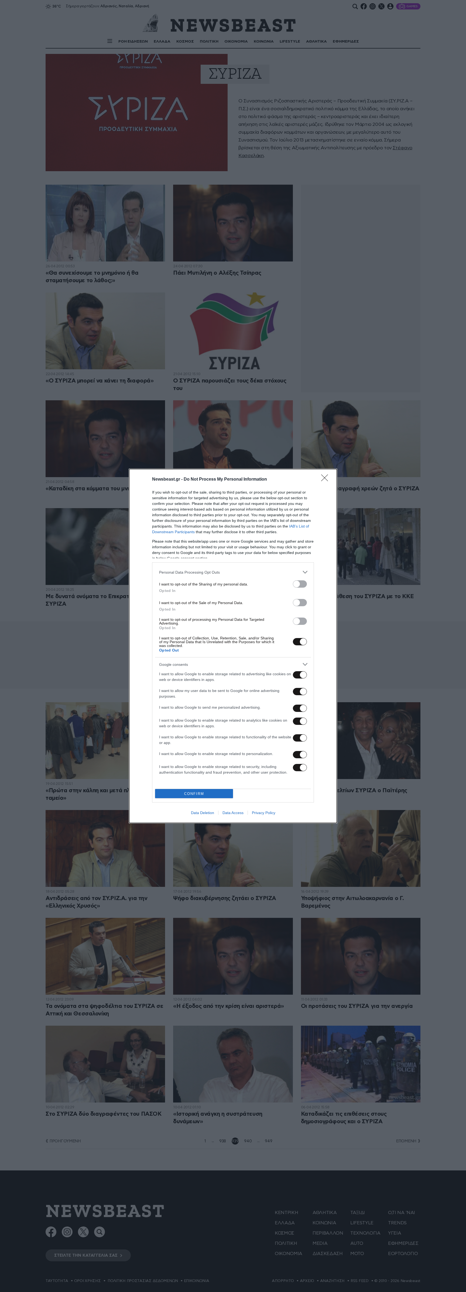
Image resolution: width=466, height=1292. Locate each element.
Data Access (233, 813)
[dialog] (233, 646)
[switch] (300, 584)
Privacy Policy (263, 813)
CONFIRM (194, 794)
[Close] (326, 479)
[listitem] (233, 572)
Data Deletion (202, 813)
